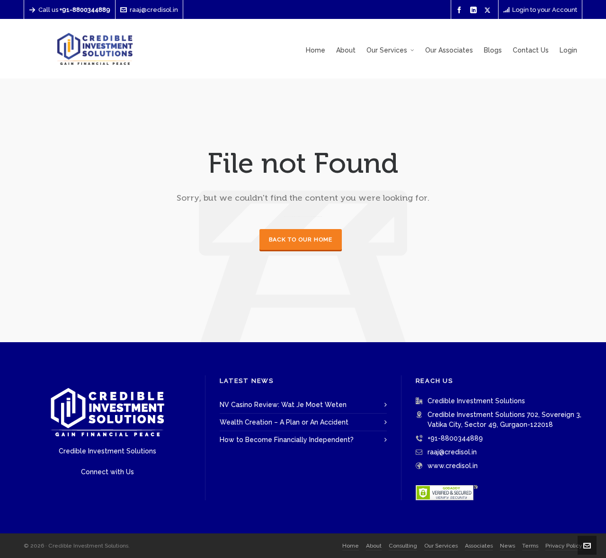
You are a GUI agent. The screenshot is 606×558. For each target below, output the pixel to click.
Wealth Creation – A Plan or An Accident (284, 422)
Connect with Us (107, 472)
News (507, 545)
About (374, 545)
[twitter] (488, 10)
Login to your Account (544, 9)
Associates (479, 545)
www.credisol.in (453, 465)
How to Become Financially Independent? (287, 439)
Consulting (403, 545)
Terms (530, 545)
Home (350, 545)
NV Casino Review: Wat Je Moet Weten (283, 404)
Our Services (441, 545)
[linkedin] (475, 10)
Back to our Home (300, 239)
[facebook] (460, 10)
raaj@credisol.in (154, 9)
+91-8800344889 (455, 438)
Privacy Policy (563, 545)
